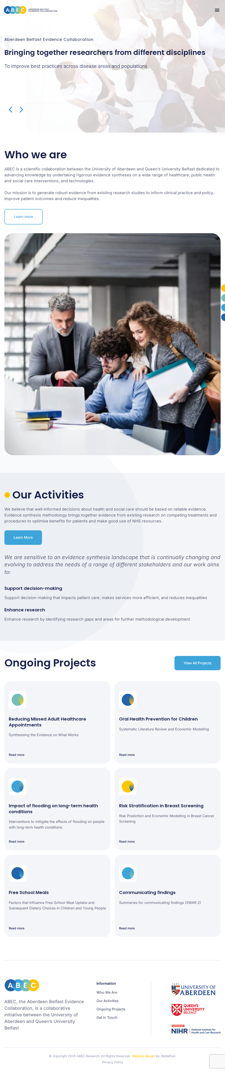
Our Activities (107, 1001)
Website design (143, 1056)
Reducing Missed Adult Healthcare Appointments (47, 722)
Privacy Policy (112, 1062)
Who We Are (106, 992)
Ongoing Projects (110, 1009)
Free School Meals (29, 892)
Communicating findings (147, 892)
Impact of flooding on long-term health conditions (53, 809)
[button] (217, 10)
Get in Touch (107, 1017)
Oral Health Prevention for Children (158, 719)
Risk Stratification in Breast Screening (161, 806)
